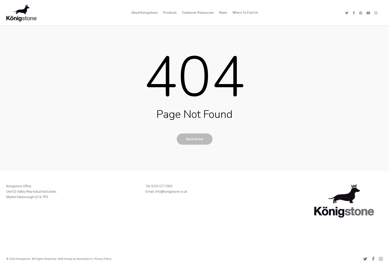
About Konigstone (144, 12)
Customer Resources (198, 12)
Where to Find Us (245, 12)
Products (170, 12)
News (223, 12)
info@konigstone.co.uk (171, 191)
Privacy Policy (102, 259)
